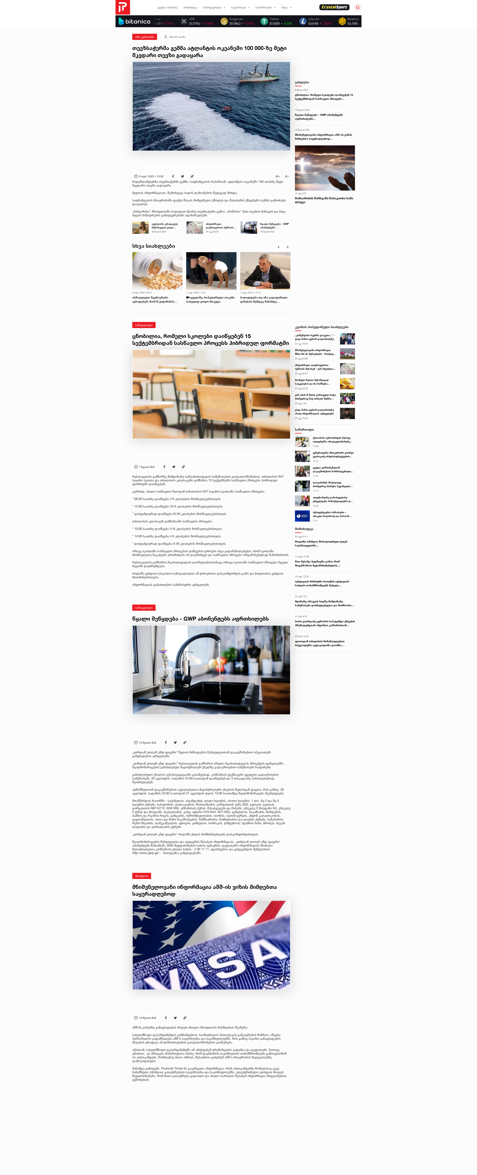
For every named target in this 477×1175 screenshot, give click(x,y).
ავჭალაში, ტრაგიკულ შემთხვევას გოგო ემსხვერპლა (165, 225)
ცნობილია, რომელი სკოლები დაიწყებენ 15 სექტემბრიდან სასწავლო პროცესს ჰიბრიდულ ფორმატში (324, 97)
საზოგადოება (144, 325)
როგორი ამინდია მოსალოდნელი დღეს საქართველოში (321, 543)
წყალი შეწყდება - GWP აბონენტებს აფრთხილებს (274, 225)
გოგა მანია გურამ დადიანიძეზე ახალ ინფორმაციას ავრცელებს (314, 411)
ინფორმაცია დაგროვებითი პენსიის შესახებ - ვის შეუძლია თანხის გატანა (220, 225)
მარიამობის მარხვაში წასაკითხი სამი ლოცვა (324, 200)
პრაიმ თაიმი (177, 36)
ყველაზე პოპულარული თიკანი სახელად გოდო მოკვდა (264, 299)
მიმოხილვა (304, 529)
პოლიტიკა (190, 7)
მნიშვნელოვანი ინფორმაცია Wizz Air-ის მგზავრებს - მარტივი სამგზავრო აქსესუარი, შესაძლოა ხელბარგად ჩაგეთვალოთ (315, 352)
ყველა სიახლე (168, 7)
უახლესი (302, 82)
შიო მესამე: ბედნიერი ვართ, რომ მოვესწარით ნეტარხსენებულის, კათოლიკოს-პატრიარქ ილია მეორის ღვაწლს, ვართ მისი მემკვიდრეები (320, 563)
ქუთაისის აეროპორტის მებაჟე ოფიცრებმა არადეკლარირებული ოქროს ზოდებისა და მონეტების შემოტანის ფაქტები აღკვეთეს (333, 439)
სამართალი (304, 429)
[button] (278, 247)
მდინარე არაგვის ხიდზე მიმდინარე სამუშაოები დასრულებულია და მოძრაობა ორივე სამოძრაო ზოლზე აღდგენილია (323, 603)
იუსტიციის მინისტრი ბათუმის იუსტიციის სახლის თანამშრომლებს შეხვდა (322, 583)
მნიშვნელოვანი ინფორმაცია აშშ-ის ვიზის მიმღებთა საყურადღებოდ (323, 136)
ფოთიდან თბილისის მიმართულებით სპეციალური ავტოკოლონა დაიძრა (320, 643)
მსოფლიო (141, 875)
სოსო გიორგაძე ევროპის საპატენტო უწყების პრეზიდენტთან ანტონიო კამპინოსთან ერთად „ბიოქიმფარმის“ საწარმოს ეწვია (325, 623)
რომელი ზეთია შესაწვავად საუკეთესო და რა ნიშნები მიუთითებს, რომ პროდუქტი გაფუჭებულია (312, 382)
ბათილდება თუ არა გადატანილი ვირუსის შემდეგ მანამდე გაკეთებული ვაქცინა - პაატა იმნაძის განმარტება (156, 300)
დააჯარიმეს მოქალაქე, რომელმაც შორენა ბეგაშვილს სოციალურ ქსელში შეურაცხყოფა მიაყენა (331, 484)
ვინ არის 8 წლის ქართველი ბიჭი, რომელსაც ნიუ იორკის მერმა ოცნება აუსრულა (315, 396)
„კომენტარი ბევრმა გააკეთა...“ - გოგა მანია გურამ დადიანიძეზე (315, 337)
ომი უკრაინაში (144, 36)
